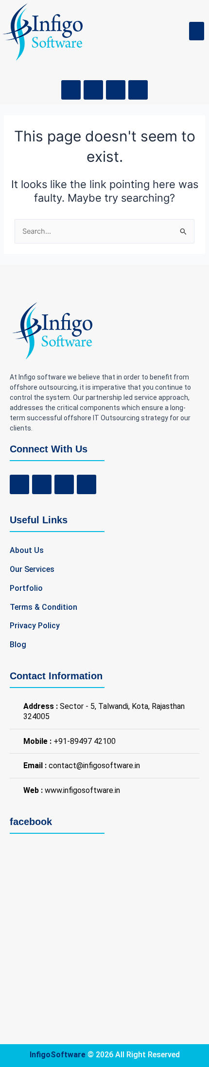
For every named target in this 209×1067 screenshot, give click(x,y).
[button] (197, 31)
